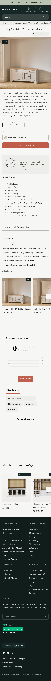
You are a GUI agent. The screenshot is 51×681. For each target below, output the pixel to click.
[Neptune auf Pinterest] (8, 654)
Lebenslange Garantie (12, 540)
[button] (25, 358)
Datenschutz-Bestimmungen (13, 666)
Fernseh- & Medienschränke (39, 23)
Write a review (25, 379)
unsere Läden (8, 537)
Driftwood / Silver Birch (17, 138)
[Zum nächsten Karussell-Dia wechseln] (48, 296)
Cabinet (8, 125)
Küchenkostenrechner (38, 589)
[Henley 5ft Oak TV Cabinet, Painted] (16, 292)
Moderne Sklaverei (10, 559)
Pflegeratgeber (35, 544)
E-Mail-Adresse (10, 614)
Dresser (19, 125)
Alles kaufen (7, 271)
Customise (6, 132)
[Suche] (44, 17)
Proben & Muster (9, 578)
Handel (32, 551)
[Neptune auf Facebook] (4, 654)
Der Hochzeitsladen (11, 582)
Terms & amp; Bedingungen (13, 658)
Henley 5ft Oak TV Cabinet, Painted (16, 309)
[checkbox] (12, 409)
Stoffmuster (7, 574)
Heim (4, 23)
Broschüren (7, 570)
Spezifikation (9, 177)
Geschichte (7, 533)
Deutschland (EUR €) (13, 645)
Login (31, 585)
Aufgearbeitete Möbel (12, 548)
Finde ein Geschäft (37, 574)
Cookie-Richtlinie (9, 662)
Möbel (10, 23)
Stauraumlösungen (21, 23)
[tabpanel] (25, 421)
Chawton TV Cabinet (10, 504)
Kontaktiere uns (35, 570)
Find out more (25, 170)
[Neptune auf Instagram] (12, 654)
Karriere (32, 593)
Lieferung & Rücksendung (16, 227)
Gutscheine (34, 548)
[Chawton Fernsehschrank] (16, 487)
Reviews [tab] (13, 390)
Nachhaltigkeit (8, 544)
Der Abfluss (34, 555)
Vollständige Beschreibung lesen (16, 115)
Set (3, 119)
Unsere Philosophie (10, 529)
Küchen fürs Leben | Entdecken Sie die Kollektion (25, 2)
